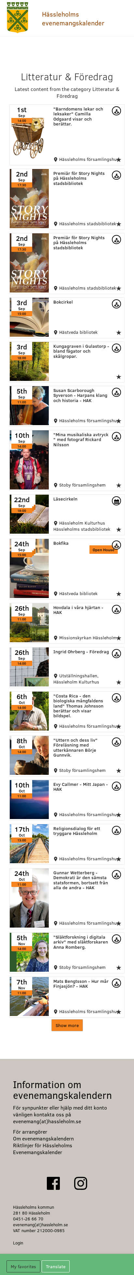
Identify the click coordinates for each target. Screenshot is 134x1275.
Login (18, 1243)
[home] (17, 18)
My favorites (23, 1266)
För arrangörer (30, 1131)
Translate (55, 1266)
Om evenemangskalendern (43, 1138)
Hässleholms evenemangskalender (73, 18)
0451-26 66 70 (28, 1219)
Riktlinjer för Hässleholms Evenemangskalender (42, 1148)
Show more (67, 1025)
